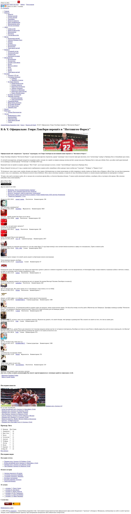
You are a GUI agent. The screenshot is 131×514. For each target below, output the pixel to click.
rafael (17, 218)
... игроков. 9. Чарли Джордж (13, 491)
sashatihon (18, 283)
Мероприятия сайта (14, 24)
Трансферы (11, 19)
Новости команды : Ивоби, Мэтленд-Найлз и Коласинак (19, 419)
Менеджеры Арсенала (14, 102)
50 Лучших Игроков (14, 104)
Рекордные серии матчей (19, 91)
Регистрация (30, 4)
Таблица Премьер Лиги (15, 40)
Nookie (18, 290)
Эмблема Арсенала (13, 96)
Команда (7, 49)
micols (17, 229)
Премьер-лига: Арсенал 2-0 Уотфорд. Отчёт (17, 461)
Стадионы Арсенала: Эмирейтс (13, 476)
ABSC (6, 27)
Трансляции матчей (14, 48)
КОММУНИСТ (20, 299)
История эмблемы (16, 98)
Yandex (13, 377)
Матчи (6, 37)
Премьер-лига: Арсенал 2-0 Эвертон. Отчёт (15, 411)
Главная (6, 11)
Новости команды (13, 21)
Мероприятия (12, 32)
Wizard (18, 354)
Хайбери (14, 78)
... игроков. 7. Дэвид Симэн (12, 488)
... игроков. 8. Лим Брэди (11, 490)
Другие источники (13, 25)
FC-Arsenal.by (5, 8)
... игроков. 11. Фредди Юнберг (13, 494)
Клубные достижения (14, 94)
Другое (6, 114)
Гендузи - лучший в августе (10, 420)
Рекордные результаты (18, 86)
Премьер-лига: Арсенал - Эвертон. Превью (15, 412)
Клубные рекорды (13, 82)
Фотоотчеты (11, 46)
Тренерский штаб (13, 53)
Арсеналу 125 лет (13, 75)
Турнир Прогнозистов (14, 112)
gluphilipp (18, 208)
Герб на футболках (17, 99)
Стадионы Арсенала (14, 77)
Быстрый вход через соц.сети (9, 4)
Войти (23, 4)
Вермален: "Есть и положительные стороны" (21, 190)
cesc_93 (18, 238)
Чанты (10, 70)
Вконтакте (5, 375)
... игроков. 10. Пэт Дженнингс (13, 493)
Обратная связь (12, 118)
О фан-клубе (12, 29)
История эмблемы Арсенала (12, 479)
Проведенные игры (17, 83)
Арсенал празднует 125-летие (13, 473)
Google (8, 377)
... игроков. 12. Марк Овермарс (13, 496)
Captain (18, 311)
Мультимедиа (8, 57)
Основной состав (13, 51)
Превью (10, 41)
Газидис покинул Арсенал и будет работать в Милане (18, 415)
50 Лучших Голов (13, 106)
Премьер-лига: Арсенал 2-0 (54, 406)
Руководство (12, 54)
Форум (6, 109)
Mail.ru (4, 377)
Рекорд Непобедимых (18, 93)
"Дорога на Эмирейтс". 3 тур (16, 196)
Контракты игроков (14, 56)
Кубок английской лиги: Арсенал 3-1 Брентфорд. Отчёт (19, 409)
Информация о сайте (14, 115)
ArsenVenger (19, 261)
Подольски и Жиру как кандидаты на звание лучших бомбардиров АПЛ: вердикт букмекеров (36, 194)
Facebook (11, 375)
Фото (9, 67)
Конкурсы (7, 110)
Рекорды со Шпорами (18, 90)
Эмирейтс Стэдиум (17, 80)
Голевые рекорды (16, 85)
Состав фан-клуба (13, 35)
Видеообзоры (12, 45)
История (6, 73)
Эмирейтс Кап (12, 107)
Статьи (10, 122)
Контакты (11, 33)
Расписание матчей (14, 38)
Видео (10, 64)
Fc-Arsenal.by (13, 511)
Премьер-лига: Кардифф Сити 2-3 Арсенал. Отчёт (17, 422)
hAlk (17, 332)
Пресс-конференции (14, 22)
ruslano (18, 273)
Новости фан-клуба (14, 30)
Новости (7, 12)
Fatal (17, 321)
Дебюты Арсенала (17, 88)
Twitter (16, 375)
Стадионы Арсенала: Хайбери (13, 475)
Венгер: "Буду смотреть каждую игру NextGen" (22, 191)
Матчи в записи (12, 65)
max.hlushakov (20, 364)
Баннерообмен (12, 117)
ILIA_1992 (19, 248)
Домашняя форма (13, 101)
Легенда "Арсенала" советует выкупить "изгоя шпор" (24, 193)
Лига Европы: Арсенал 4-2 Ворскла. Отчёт (15, 414)
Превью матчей (12, 16)
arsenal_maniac (20, 199)
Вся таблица (4, 451)
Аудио (10, 69)
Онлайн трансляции (14, 62)
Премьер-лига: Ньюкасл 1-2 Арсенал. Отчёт (15, 417)
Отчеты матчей (12, 17)
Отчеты (10, 43)
